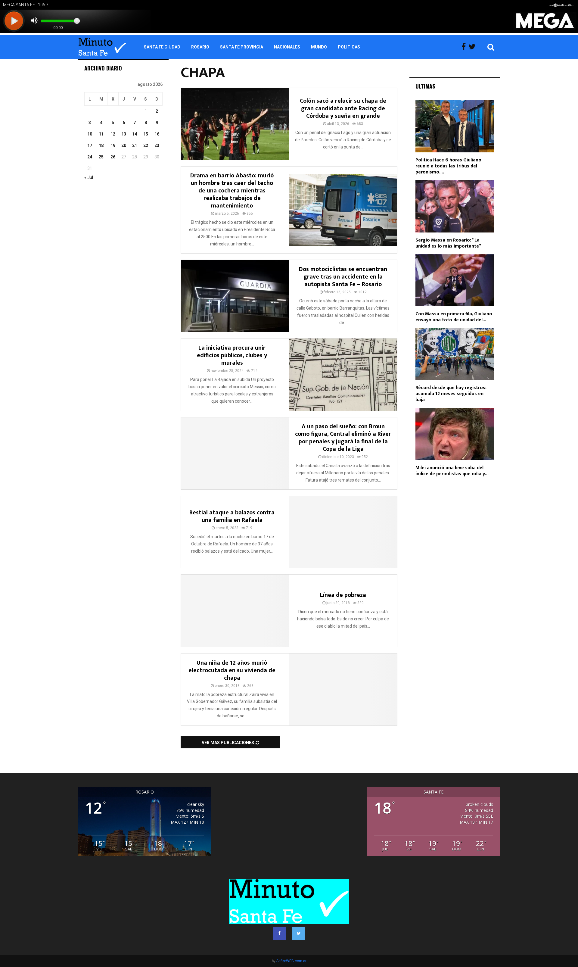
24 (89, 156)
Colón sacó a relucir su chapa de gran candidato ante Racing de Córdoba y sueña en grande (343, 108)
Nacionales (287, 47)
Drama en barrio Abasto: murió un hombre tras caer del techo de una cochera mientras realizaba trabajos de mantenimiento (232, 190)
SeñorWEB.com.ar (291, 961)
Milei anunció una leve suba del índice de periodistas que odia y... (452, 471)
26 (112, 156)
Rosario (200, 47)
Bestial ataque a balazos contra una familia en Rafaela (232, 516)
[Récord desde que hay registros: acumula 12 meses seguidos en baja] (454, 354)
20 (123, 145)
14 (134, 134)
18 (101, 145)
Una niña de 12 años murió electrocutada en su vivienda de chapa (231, 670)
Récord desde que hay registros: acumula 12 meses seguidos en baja (450, 394)
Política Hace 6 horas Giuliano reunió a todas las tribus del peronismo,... (448, 166)
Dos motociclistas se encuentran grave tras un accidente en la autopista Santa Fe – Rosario (343, 276)
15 (145, 134)
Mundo (319, 47)
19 (112, 145)
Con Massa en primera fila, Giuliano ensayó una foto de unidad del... (453, 317)
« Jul (88, 177)
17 (89, 145)
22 (145, 145)
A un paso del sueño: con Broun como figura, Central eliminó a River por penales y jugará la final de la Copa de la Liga (343, 437)
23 (156, 145)
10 (89, 134)
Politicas (349, 47)
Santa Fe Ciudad (162, 47)
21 (134, 145)
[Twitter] (474, 47)
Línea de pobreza (343, 595)
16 (156, 134)
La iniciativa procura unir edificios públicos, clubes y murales (232, 355)
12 (112, 134)
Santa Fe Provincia (241, 47)
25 (101, 156)
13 (123, 134)
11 (101, 134)
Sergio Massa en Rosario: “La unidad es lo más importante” (448, 243)
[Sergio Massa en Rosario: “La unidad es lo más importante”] (454, 206)
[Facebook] (465, 47)
